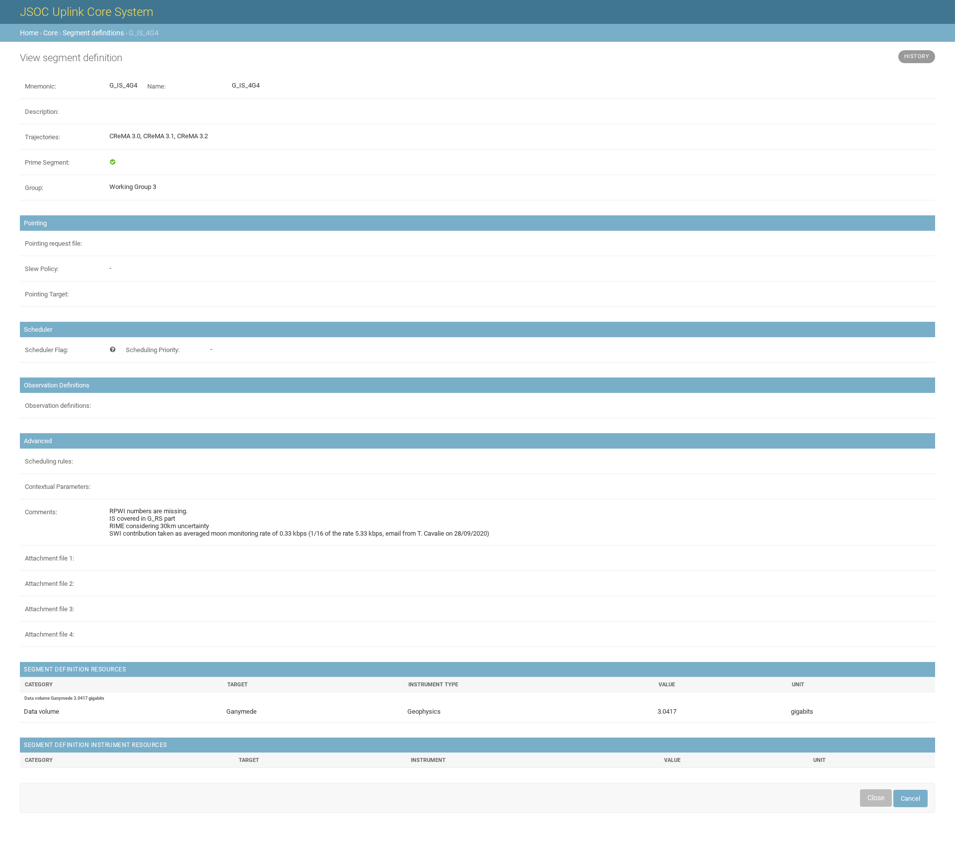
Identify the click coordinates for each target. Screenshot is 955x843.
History (917, 56)
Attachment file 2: (49, 583)
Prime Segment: (47, 162)
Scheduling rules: (49, 461)
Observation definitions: (58, 405)
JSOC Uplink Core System (86, 12)
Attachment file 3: (49, 609)
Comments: (41, 512)
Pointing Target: (47, 294)
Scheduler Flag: (46, 350)
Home (29, 33)
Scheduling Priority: (153, 350)
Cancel (910, 798)
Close (875, 798)
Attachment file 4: (49, 634)
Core (50, 33)
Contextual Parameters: (58, 486)
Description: (42, 111)
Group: (34, 187)
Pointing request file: (53, 243)
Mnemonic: (40, 86)
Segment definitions (93, 33)
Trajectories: (42, 137)
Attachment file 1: (49, 558)
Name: (156, 86)
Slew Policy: (42, 269)
